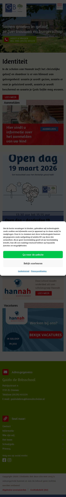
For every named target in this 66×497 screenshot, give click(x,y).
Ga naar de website (33, 254)
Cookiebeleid (23, 271)
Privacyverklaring (38, 271)
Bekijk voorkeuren (33, 263)
